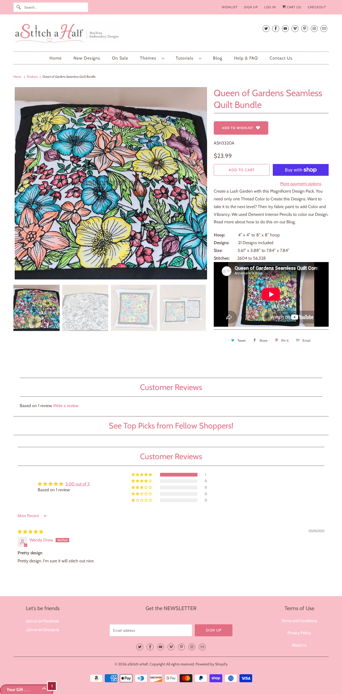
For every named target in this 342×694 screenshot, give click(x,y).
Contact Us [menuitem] (281, 58)
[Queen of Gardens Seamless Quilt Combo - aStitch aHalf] (111, 183)
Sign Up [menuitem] (251, 7)
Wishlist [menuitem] (230, 7)
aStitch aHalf (137, 664)
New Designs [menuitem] (86, 58)
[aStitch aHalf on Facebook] (275, 28)
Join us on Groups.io (43, 629)
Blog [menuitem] (217, 58)
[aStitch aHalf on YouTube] (285, 28)
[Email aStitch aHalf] (323, 28)
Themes (149, 58)
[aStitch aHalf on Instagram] (314, 28)
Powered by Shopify (212, 664)
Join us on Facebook (42, 621)
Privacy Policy (299, 632)
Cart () (293, 7)
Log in (270, 7)
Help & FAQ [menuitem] (246, 58)
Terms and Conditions (299, 620)
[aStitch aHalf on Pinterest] (304, 28)
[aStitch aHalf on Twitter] (266, 28)
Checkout (317, 7)
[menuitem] (152, 58)
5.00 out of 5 (77, 483)
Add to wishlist (237, 128)
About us (299, 645)
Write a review (66, 405)
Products (32, 77)
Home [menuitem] (55, 58)
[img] (30, 531)
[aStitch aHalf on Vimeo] (295, 28)
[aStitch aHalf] (171, 34)
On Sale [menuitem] (120, 58)
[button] (142, 475)
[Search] (18, 7)
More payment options (300, 183)
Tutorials (186, 58)
